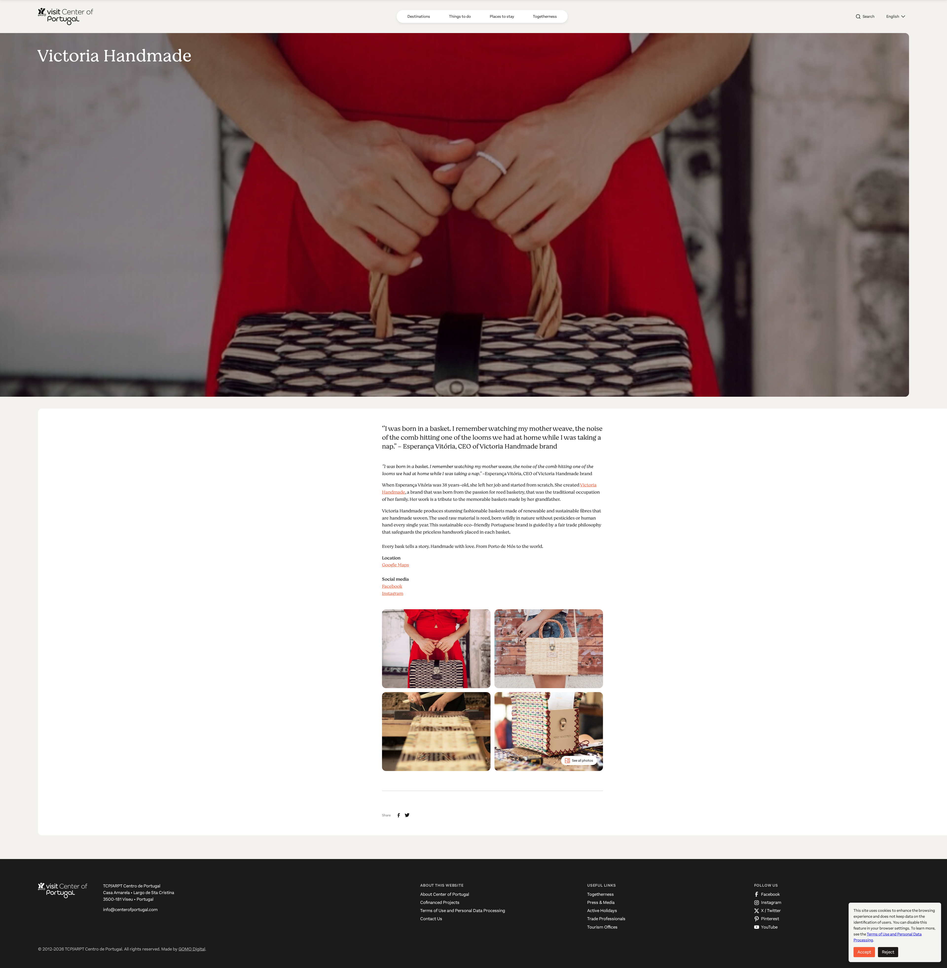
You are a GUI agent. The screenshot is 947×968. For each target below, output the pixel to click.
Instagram (392, 593)
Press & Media (601, 902)
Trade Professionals (606, 919)
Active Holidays (602, 911)
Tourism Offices (602, 927)
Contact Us (431, 919)
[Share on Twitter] (407, 815)
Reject (888, 952)
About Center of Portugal (444, 894)
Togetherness (600, 894)
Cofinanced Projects (439, 902)
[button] (895, 16)
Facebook (392, 586)
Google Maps (395, 565)
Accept (864, 952)
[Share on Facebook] (399, 815)
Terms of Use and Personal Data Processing (462, 911)
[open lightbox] (436, 648)
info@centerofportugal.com (130, 910)
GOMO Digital (192, 949)
